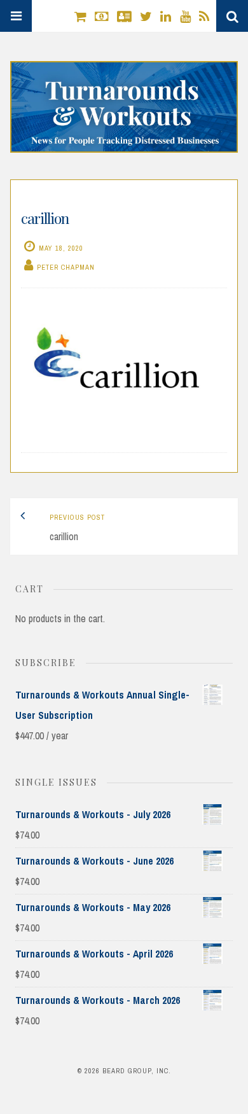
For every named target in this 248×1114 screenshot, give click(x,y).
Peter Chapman (66, 267)
